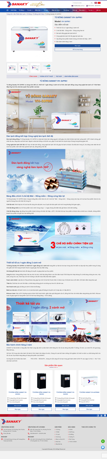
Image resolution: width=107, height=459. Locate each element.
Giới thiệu (14, 10)
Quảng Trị (71, 436)
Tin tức (90, 10)
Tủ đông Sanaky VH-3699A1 (15, 85)
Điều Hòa (58, 441)
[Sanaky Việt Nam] (18, 4)
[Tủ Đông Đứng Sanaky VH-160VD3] (65, 381)
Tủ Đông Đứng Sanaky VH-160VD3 (65, 393)
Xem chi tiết (17, 405)
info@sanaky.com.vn (78, 5)
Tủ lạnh (46, 10)
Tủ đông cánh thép (38, 14)
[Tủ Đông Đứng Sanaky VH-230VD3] (17, 381)
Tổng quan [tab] (33, 76)
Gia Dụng (58, 436)
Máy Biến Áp (59, 444)
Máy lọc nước (56, 10)
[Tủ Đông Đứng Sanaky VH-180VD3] (41, 381)
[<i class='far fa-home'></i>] (7, 10)
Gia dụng (66, 10)
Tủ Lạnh (58, 434)
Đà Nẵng (71, 434)
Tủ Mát (57, 432)
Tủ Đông (29, 14)
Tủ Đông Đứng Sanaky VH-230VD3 (18, 393)
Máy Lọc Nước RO (60, 439)
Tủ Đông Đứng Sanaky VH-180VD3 (41, 393)
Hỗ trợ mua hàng (78, 49)
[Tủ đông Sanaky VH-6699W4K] (89, 381)
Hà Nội (70, 429)
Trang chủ (9, 14)
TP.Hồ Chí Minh (73, 441)
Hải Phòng (71, 432)
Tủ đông (21, 10)
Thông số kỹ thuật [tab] (46, 76)
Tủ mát (29, 10)
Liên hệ (98, 10)
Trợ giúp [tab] (59, 76)
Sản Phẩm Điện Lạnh (19, 14)
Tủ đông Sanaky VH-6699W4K (89, 392)
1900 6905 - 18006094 (94, 5)
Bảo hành (82, 10)
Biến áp (75, 10)
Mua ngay (77, 45)
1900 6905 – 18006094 (37, 359)
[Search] (91, 3)
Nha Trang (71, 439)
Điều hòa (38, 10)
